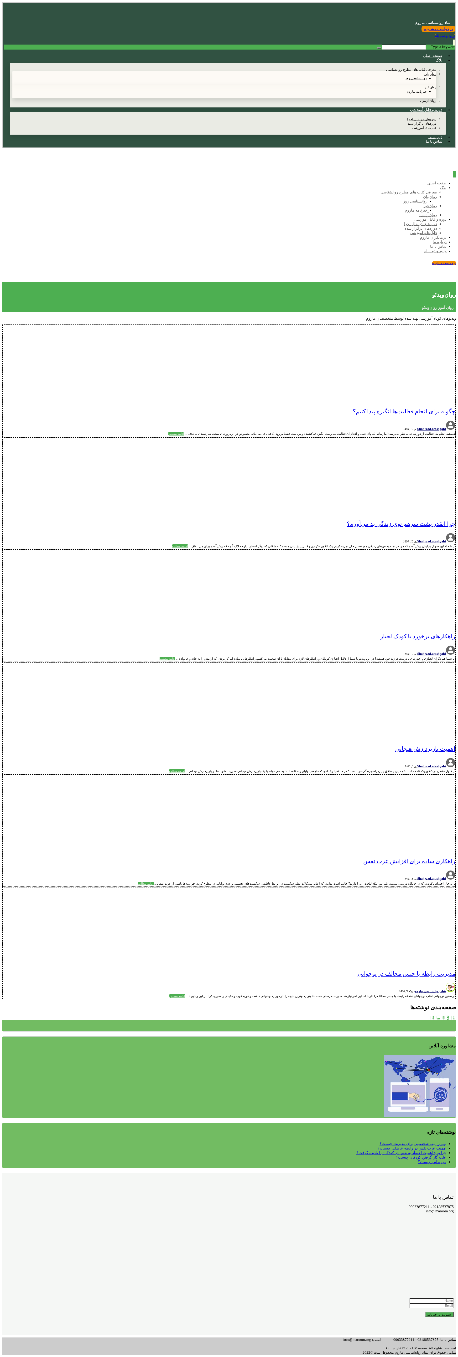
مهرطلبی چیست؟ (432, 1162)
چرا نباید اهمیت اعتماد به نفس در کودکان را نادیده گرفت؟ (401, 1153)
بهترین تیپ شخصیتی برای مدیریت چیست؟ (413, 1144)
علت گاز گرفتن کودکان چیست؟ (421, 1157)
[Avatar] (450, 429)
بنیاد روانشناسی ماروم (430, 991)
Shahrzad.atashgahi (431, 429)
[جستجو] (379, 48)
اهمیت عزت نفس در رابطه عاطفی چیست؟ (412, 1148)
